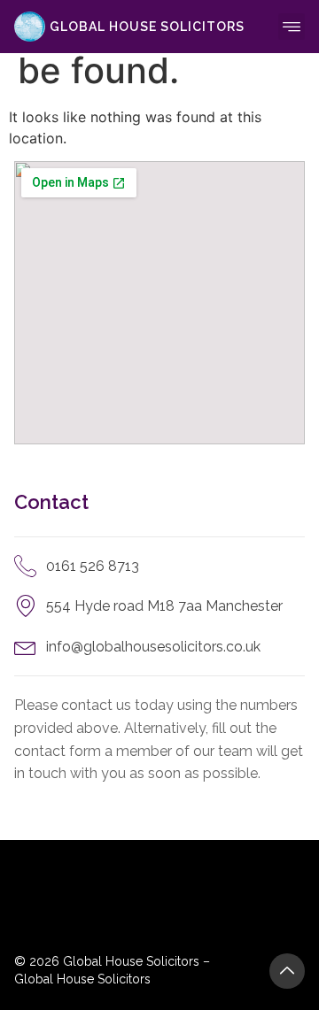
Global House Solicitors (147, 26)
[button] (291, 26)
